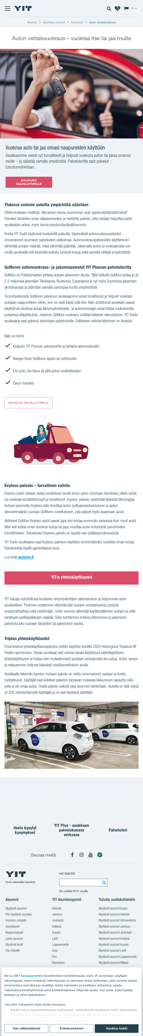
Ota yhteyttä (13, 950)
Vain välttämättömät (26, 1028)
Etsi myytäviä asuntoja (19, 914)
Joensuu (57, 914)
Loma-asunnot (14, 938)
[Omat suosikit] (117, 8)
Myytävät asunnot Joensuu (114, 926)
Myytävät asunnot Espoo (113, 908)
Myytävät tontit (14, 944)
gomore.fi (26, 557)
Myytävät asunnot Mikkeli (113, 963)
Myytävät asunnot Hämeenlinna (117, 920)
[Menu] (7, 8)
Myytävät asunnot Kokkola (114, 938)
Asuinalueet (12, 926)
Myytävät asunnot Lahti (112, 950)
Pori (54, 957)
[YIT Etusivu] (23, 8)
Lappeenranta (60, 944)
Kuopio (56, 932)
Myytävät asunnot (16, 908)
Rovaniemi (58, 963)
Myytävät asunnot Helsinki (114, 914)
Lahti (55, 938)
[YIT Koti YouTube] (91, 855)
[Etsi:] (103, 882)
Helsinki (56, 908)
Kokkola (56, 926)
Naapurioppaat (14, 932)
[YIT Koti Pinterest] (100, 855)
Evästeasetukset (71, 1028)
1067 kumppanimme (28, 975)
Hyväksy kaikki (116, 1028)
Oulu (55, 950)
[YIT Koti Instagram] (82, 855)
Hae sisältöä (67, 873)
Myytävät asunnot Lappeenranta (118, 957)
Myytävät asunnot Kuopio (113, 944)
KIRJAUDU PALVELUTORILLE (29, 182)
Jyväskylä (57, 920)
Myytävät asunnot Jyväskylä (115, 932)
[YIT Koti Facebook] (72, 855)
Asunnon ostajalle (16, 920)
